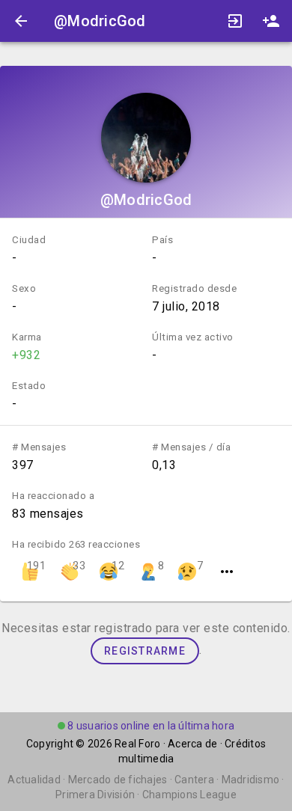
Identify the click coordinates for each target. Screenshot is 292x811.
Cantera (194, 780)
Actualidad (34, 780)
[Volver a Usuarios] (21, 21)
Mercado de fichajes (118, 780)
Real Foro (137, 744)
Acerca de (192, 744)
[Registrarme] (271, 21)
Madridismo (251, 780)
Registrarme (145, 651)
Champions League (189, 795)
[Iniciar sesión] (235, 21)
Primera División (95, 795)
